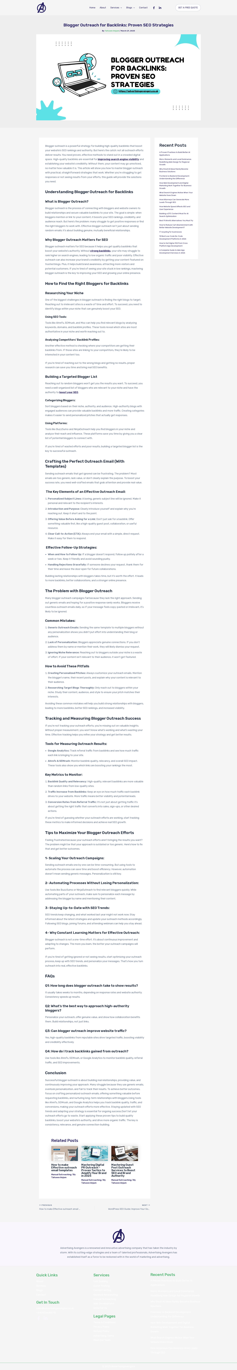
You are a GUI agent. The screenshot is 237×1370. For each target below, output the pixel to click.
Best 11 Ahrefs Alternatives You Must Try (176, 220)
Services (114, 7)
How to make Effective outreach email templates (64, 1167)
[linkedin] (45, 1318)
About (103, 7)
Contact (143, 7)
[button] (120, 7)
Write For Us (100, 1308)
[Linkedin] (160, 7)
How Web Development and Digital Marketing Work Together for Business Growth (175, 185)
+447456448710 (46, 1312)
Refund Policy (101, 1331)
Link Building (100, 1281)
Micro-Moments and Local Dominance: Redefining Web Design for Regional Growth (175, 162)
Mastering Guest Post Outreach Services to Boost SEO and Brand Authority (123, 1170)
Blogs (129, 7)
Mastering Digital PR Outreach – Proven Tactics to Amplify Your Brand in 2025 (93, 1170)
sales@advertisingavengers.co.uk (55, 1308)
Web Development (103, 1303)
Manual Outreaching (61, 1174)
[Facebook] (154, 7)
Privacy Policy (101, 1326)
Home (92, 7)
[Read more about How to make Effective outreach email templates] (64, 1153)
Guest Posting (101, 1285)
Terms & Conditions (104, 1322)
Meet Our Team (102, 1340)
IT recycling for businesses (170, 232)
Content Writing (102, 1290)
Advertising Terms (103, 1335)
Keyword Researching (105, 1294)
